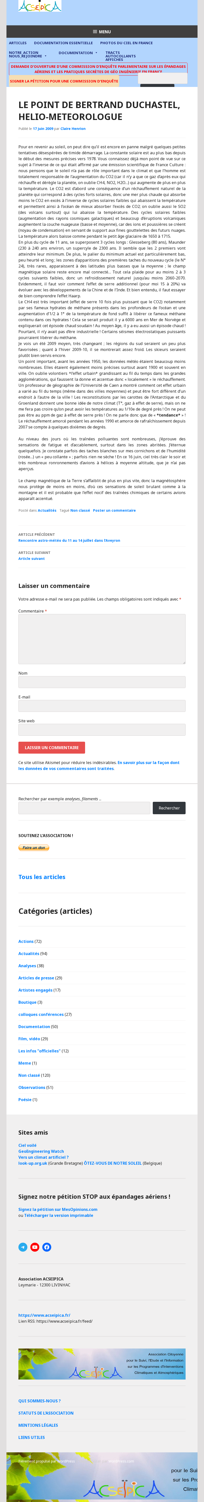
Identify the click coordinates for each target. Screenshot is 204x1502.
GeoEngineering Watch (41, 1151)
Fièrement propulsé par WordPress (46, 1461)
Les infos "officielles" (39, 1051)
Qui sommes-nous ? (39, 1401)
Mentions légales (38, 1425)
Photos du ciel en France (126, 42)
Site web (26, 721)
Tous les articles (41, 877)
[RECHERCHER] (166, 77)
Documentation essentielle (63, 42)
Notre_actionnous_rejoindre (25, 54)
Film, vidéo (29, 1038)
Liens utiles (31, 1437)
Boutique (27, 1002)
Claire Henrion (73, 128)
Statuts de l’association (46, 1413)
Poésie (25, 1099)
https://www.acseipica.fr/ (44, 1315)
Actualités (47, 510)
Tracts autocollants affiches (120, 56)
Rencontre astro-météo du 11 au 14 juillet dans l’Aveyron (69, 537)
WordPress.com (121, 1461)
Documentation (76, 52)
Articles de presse (36, 978)
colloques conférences (41, 1014)
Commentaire (32, 611)
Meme (24, 1063)
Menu (105, 32)
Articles (18, 42)
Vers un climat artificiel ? (43, 1157)
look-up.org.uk (32, 1163)
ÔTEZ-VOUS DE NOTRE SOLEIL (113, 1163)
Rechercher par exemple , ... (59, 799)
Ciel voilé (27, 1145)
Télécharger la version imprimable (58, 1215)
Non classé (80, 510)
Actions (26, 941)
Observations (31, 1087)
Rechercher (169, 808)
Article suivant (34, 555)
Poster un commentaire (114, 510)
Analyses (27, 965)
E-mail (24, 697)
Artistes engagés (35, 990)
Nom (22, 673)
